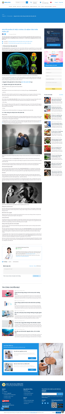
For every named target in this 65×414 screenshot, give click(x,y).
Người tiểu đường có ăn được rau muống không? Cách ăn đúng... (56, 140)
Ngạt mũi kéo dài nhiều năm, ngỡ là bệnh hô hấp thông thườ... (56, 100)
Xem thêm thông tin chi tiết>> (30, 253)
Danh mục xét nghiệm (48, 6)
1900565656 (5, 391)
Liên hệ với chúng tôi (53, 44)
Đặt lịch (32, 358)
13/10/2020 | (18, 41)
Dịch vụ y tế (19, 6)
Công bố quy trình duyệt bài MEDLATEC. (22, 256)
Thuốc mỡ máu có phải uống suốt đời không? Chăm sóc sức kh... (56, 173)
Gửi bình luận (35, 275)
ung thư (10, 261)
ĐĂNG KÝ (59, 394)
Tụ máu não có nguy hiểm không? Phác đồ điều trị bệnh (28, 322)
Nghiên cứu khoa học (33, 6)
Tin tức (39, 6)
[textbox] (53, 79)
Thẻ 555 (42, 6)
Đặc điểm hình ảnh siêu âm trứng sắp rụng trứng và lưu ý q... (56, 108)
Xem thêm (61, 94)
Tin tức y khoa (9, 16)
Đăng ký (56, 2)
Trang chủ (4, 16)
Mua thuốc (54, 6)
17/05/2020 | (17, 43)
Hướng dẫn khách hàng (25, 6)
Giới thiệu (14, 6)
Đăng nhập (61, 2)
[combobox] (53, 79)
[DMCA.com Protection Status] (5, 407)
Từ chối (53, 412)
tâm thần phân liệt (25, 82)
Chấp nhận (58, 412)
